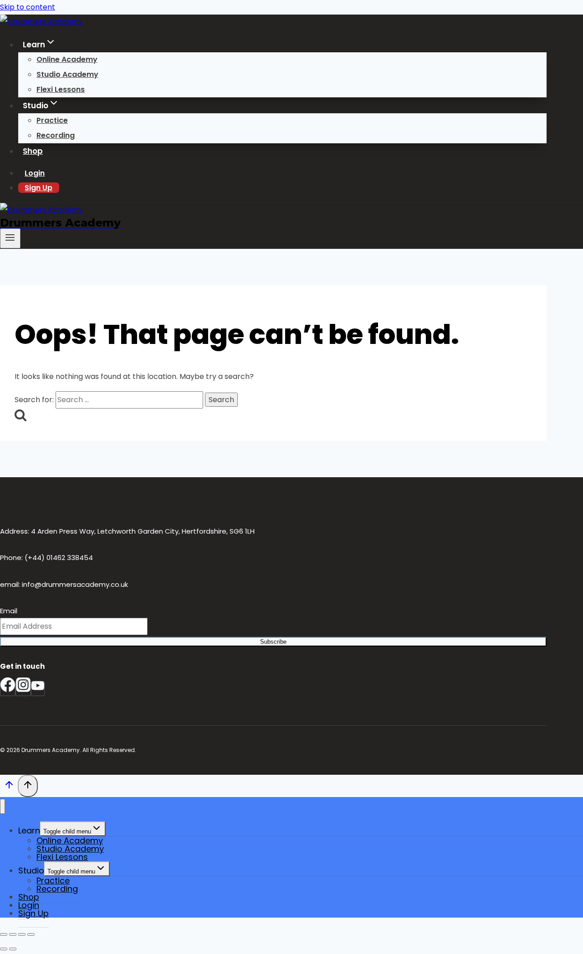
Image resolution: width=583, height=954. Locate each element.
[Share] (22, 934)
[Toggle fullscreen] (12, 934)
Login (35, 173)
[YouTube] (38, 688)
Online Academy (66, 59)
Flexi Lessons (60, 89)
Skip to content (27, 7)
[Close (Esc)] (31, 934)
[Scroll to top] (9, 787)
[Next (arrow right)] (12, 949)
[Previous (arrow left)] (3, 949)
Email (8, 611)
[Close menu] (2, 806)
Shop (33, 151)
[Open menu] (10, 238)
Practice (52, 120)
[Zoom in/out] (3, 934)
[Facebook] (7, 688)
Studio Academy (67, 74)
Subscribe (273, 641)
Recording (55, 135)
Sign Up (38, 187)
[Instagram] (23, 688)
